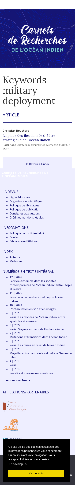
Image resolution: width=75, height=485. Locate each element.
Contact (15, 237)
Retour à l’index (38, 164)
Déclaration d (24, 241)
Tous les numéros (16, 380)
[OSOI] (10, 424)
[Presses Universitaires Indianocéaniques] (15, 406)
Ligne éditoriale (20, 197)
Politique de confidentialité (27, 233)
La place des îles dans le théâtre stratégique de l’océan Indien (29, 137)
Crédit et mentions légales (27, 217)
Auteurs (15, 257)
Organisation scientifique (26, 201)
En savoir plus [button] (18, 464)
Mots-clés (16, 261)
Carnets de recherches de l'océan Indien (25, 174)
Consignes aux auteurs (25, 213)
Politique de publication (25, 209)
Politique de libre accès (24, 205)
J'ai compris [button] (36, 473)
